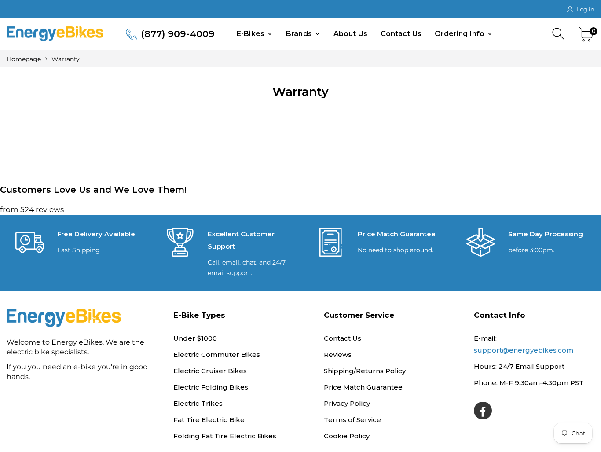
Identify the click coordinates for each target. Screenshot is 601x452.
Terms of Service (352, 419)
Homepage (24, 59)
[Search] (559, 34)
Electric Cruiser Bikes (210, 371)
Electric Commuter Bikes (216, 354)
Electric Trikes (198, 403)
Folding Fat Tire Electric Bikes (224, 436)
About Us (350, 33)
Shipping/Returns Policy (365, 371)
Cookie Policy (347, 436)
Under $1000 (195, 338)
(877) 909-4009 (178, 34)
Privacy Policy (347, 403)
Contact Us (401, 33)
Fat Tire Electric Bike (209, 419)
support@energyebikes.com (523, 350)
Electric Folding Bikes (210, 387)
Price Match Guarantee (363, 387)
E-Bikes (251, 33)
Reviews (338, 354)
